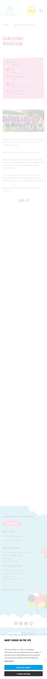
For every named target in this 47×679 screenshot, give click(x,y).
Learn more (8, 661)
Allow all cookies (23, 667)
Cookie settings (23, 674)
